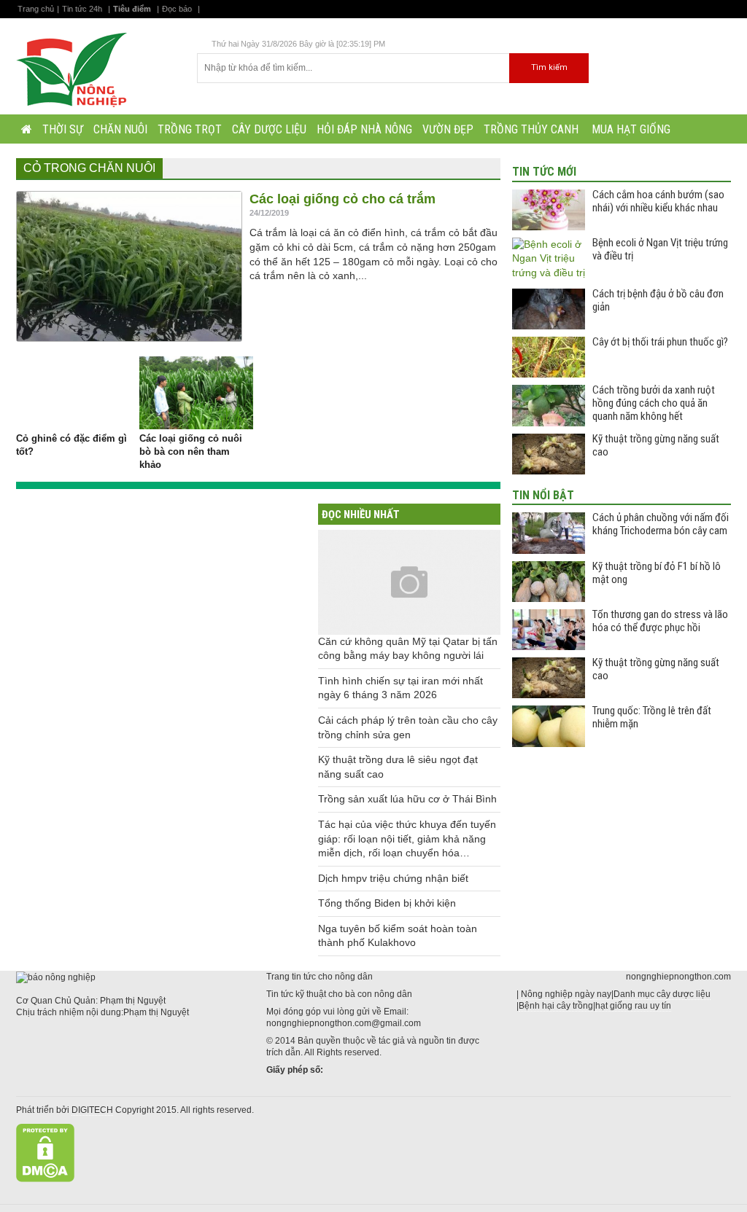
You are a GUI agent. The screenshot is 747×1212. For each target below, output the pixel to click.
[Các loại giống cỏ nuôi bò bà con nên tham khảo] (196, 392)
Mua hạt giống (629, 129)
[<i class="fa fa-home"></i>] (26, 129)
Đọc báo (177, 8)
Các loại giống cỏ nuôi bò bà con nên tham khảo (190, 451)
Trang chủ (36, 8)
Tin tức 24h (82, 8)
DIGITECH (92, 1110)
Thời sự (62, 129)
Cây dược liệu (269, 129)
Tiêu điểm (132, 8)
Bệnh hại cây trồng (556, 1006)
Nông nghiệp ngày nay (566, 994)
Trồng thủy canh (531, 129)
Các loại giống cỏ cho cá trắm (342, 199)
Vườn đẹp (447, 129)
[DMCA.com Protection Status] (45, 1152)
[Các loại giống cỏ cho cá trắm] (129, 266)
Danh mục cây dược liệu (662, 994)
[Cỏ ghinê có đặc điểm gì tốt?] (73, 392)
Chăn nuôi (120, 129)
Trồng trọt (190, 129)
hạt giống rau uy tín (633, 1006)
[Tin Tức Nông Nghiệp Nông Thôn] (75, 68)
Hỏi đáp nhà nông (364, 129)
